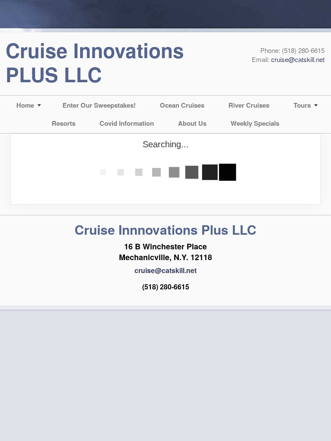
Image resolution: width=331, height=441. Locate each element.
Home (25, 105)
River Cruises (248, 105)
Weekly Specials (255, 123)
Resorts (63, 123)
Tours (302, 105)
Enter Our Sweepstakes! (99, 105)
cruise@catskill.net (298, 59)
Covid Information (127, 123)
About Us (192, 123)
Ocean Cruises (182, 105)
